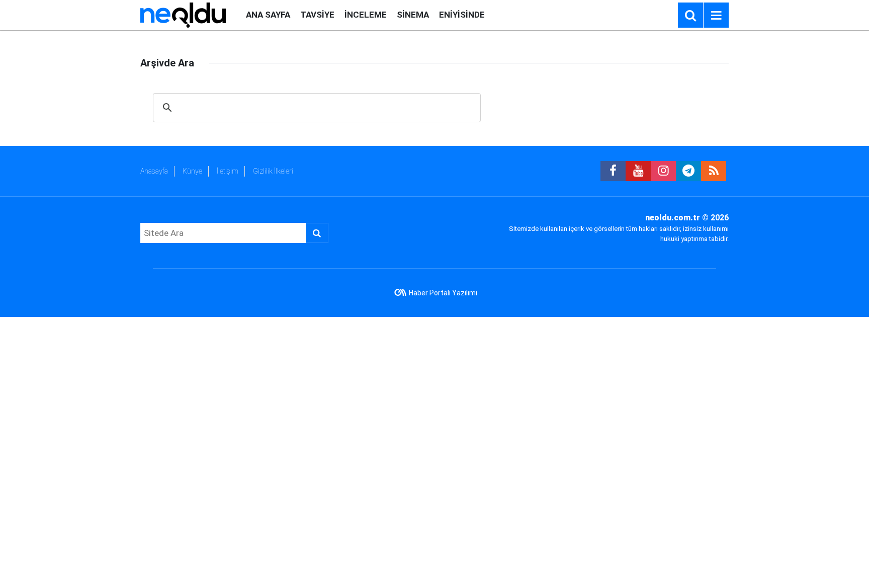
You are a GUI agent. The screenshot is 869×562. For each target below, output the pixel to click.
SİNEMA (413, 15)
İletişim (227, 171)
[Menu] (716, 16)
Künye (192, 171)
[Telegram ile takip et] (688, 171)
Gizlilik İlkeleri (273, 171)
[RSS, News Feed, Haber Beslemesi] (713, 171)
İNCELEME (365, 15)
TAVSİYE (317, 15)
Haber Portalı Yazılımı (443, 293)
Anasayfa (154, 171)
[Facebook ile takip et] (613, 171)
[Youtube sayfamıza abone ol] (638, 171)
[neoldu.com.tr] (183, 14)
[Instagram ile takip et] (663, 171)
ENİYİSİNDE (462, 15)
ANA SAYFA (268, 15)
